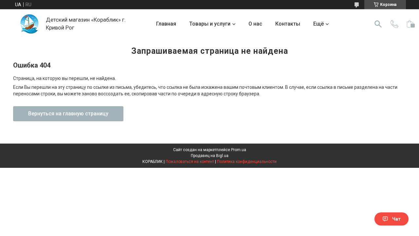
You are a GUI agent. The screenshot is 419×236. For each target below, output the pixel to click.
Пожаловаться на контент (190, 161)
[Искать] (378, 23)
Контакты (287, 24)
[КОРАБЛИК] (29, 23)
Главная (166, 24)
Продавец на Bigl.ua (209, 155)
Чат (396, 219)
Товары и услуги (209, 24)
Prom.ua (238, 150)
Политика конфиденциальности (247, 161)
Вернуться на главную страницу (68, 113)
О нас (255, 24)
